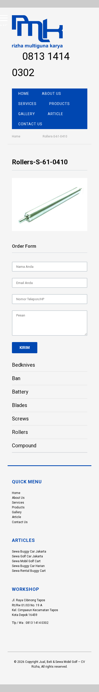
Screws (20, 419)
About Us (51, 94)
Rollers (20, 432)
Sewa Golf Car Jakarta (27, 556)
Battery (20, 392)
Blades (19, 405)
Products (59, 104)
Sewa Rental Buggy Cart (29, 571)
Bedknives (23, 365)
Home (23, 94)
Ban (16, 378)
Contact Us (30, 124)
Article (55, 114)
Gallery (26, 114)
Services (27, 104)
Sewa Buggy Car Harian (28, 566)
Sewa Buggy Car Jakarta (29, 551)
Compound (24, 445)
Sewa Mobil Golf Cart (26, 561)
